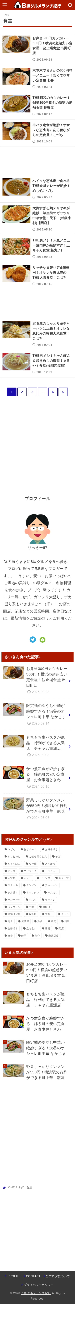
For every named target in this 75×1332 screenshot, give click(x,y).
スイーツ (64, 878)
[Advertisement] (37, 161)
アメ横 (11, 871)
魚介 (37, 935)
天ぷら (65, 914)
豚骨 (47, 928)
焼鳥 (67, 921)
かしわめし (14, 856)
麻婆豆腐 (53, 935)
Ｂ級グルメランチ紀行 (36, 1293)
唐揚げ (46, 907)
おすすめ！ (30, 849)
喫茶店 (33, 914)
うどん (11, 849)
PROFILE (14, 1276)
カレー (27, 878)
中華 (31, 907)
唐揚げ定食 (14, 914)
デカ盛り (13, 892)
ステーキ (13, 885)
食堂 (10, 935)
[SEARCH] (70, 5)
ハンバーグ (14, 899)
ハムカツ (53, 892)
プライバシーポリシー (39, 1285)
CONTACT (33, 1276)
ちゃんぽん (14, 863)
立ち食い (31, 928)
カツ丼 (11, 878)
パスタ (33, 899)
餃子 (23, 935)
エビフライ (30, 871)
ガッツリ (45, 878)
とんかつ (50, 863)
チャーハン (51, 885)
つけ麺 (33, 863)
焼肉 (53, 921)
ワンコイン (14, 907)
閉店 (61, 928)
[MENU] (4, 5)
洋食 (39, 921)
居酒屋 (25, 921)
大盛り (49, 914)
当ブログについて (58, 1276)
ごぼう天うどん (38, 856)
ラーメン (50, 899)
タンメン (31, 885)
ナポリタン (32, 892)
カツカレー (51, 871)
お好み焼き (51, 849)
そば (57, 856)
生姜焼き (13, 928)
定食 (10, 921)
